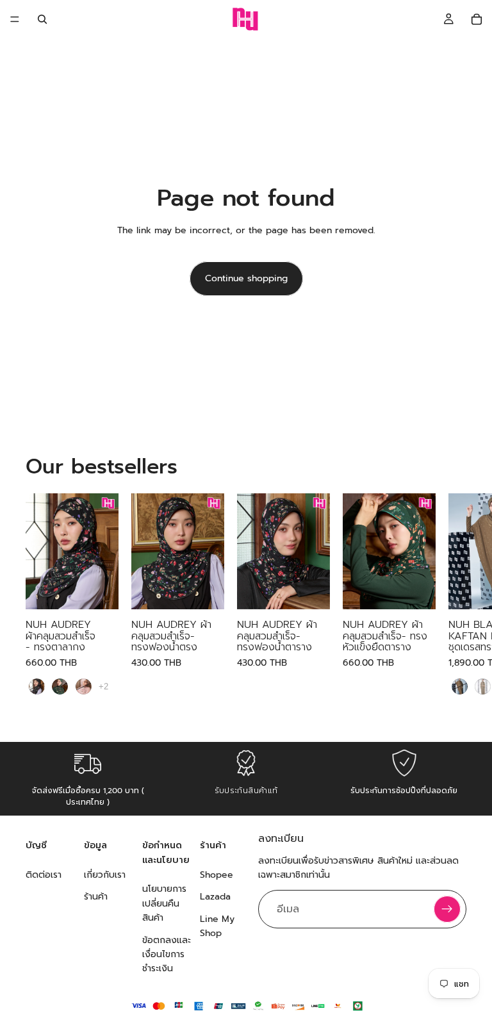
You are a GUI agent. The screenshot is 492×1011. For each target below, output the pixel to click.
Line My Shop (217, 926)
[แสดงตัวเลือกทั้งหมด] (103, 686)
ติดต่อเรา (44, 875)
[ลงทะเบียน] (447, 909)
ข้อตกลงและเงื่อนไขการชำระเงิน (166, 954)
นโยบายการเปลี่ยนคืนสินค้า (164, 904)
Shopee (216, 875)
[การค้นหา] (42, 19)
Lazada (215, 897)
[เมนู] (14, 19)
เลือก (109, 589)
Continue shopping (246, 278)
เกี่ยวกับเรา (105, 875)
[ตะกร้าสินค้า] (477, 19)
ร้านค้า (96, 897)
